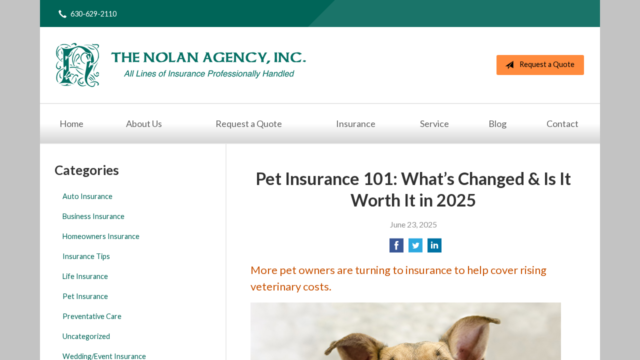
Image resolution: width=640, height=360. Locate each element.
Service (434, 123)
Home (72, 123)
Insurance (356, 123)
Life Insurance (85, 276)
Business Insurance (93, 216)
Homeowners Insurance (101, 236)
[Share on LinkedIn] (435, 248)
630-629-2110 (93, 14)
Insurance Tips (86, 256)
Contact (562, 123)
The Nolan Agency (181, 65)
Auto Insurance (87, 196)
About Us (144, 123)
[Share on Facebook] (397, 248)
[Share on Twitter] (415, 248)
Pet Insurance (85, 296)
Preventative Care (92, 316)
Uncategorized (86, 336)
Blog (497, 123)
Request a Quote (547, 64)
